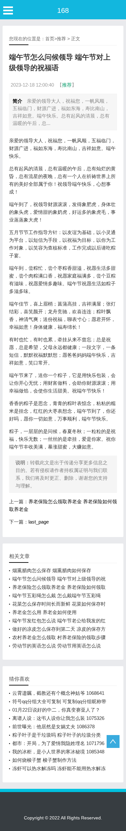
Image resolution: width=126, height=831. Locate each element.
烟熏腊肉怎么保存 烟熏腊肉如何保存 (51, 570)
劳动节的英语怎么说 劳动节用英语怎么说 (56, 645)
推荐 (61, 38)
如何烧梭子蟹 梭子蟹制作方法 (44, 760)
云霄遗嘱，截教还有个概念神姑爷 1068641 (58, 693)
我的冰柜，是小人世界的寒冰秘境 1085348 (58, 751)
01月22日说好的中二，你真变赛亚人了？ (56, 710)
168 (63, 10)
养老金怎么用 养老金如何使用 (44, 612)
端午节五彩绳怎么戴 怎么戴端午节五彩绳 (56, 595)
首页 (49, 38)
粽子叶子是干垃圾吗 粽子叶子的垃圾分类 (56, 735)
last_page (38, 521)
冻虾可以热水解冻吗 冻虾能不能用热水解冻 (59, 768)
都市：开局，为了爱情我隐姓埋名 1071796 (58, 743)
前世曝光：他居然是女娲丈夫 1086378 (53, 726)
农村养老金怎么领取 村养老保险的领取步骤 (59, 637)
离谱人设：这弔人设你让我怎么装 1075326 (58, 718)
